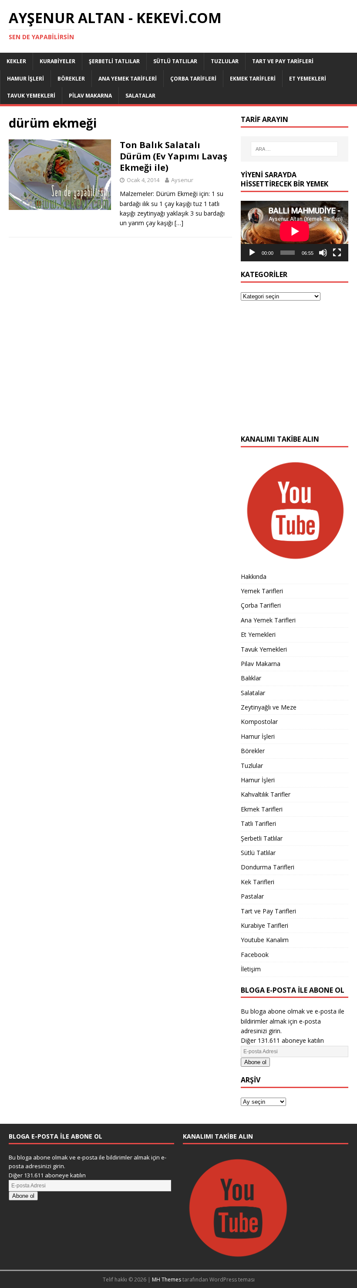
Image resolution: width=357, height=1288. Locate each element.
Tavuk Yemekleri (31, 95)
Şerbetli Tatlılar (114, 61)
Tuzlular (225, 61)
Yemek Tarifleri (262, 591)
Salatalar (140, 95)
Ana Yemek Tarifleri (127, 78)
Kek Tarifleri (257, 882)
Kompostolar (259, 721)
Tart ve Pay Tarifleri (282, 61)
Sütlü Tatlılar (175, 61)
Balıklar (251, 678)
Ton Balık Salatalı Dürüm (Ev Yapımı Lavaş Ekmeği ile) (173, 156)
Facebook (255, 954)
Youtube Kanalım (265, 940)
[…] (179, 223)
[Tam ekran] (337, 252)
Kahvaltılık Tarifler (265, 794)
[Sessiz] (323, 252)
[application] (294, 231)
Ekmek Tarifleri (253, 78)
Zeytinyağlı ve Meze (268, 707)
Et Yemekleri (307, 78)
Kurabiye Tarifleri (264, 925)
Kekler (16, 61)
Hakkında (253, 576)
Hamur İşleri (25, 78)
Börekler (71, 78)
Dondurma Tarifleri (267, 867)
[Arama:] (294, 149)
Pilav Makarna (90, 95)
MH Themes (166, 1279)
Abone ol (255, 1062)
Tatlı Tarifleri (258, 823)
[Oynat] (252, 252)
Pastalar (252, 896)
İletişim (251, 969)
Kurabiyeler (57, 61)
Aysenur (182, 180)
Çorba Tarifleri (193, 78)
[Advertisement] (294, 372)
